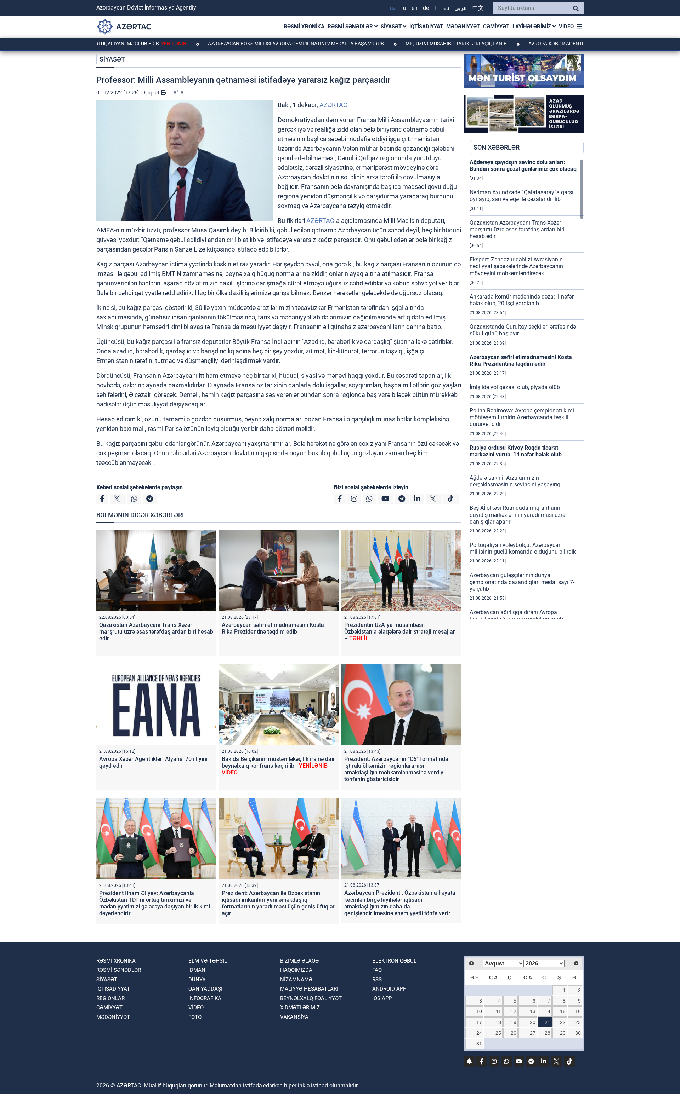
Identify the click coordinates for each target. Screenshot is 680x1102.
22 (563, 1022)
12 (513, 1011)
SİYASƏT (392, 26)
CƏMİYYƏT (496, 26)
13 (533, 1011)
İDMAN (196, 970)
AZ (393, 8)
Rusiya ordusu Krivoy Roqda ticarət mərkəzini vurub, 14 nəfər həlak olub (516, 451)
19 (513, 1022)
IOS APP (382, 998)
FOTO (195, 1017)
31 (479, 1043)
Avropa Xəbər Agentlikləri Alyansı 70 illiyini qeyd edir (553, 43)
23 (578, 1022)
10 (479, 1011)
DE (426, 8)
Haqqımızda (296, 970)
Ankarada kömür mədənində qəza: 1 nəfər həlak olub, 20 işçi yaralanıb (522, 300)
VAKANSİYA (294, 1017)
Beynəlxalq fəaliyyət (311, 998)
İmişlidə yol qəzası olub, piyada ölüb (515, 387)
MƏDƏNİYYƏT (463, 26)
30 (578, 1033)
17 (479, 1022)
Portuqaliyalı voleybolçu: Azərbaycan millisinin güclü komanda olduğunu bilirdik (523, 548)
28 (547, 1033)
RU (403, 8)
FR (436, 8)
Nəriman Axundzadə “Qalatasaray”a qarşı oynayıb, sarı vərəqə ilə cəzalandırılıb (521, 195)
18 (498, 1022)
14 (547, 1011)
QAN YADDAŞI (205, 989)
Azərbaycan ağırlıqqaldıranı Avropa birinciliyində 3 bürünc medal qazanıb (516, 615)
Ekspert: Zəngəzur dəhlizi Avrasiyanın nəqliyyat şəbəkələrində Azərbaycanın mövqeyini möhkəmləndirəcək (516, 266)
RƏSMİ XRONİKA (304, 26)
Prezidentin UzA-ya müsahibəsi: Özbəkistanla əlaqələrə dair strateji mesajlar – (399, 632)
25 (498, 1033)
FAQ (377, 970)
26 (513, 1033)
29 (563, 1033)
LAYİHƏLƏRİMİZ (532, 26)
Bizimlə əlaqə (299, 961)
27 (533, 1033)
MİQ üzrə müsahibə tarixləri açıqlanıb (410, 43)
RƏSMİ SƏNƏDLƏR (351, 26)
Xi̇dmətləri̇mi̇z (300, 1007)
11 (498, 1011)
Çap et (152, 93)
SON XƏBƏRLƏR (497, 147)
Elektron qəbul (394, 961)
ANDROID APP (389, 989)
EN (415, 8)
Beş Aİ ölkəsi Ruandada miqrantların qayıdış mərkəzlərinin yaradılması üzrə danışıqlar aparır (517, 514)
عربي (460, 8)
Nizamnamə (296, 979)
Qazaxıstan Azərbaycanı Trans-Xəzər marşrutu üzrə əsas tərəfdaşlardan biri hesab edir (156, 632)
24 (479, 1033)
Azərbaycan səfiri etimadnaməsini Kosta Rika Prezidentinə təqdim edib (273, 628)
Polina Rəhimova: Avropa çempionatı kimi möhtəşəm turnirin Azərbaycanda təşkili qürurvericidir (522, 417)
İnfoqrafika (204, 998)
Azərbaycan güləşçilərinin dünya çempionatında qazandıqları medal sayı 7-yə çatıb (522, 582)
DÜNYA (197, 979)
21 (547, 1022)
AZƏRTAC (333, 105)
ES (446, 8)
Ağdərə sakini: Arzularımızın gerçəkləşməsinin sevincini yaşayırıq (515, 481)
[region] (527, 389)
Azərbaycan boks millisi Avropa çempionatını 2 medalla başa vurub (249, 43)
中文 (478, 8)
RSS (377, 979)
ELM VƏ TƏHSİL (207, 961)
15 (563, 1011)
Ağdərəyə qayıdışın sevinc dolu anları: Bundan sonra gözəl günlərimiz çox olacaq (523, 165)
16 (578, 1011)
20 (533, 1022)
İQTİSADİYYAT (426, 26)
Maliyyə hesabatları (309, 989)
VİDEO (566, 26)
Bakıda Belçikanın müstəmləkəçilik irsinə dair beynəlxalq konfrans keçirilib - (278, 766)
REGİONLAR (110, 998)
